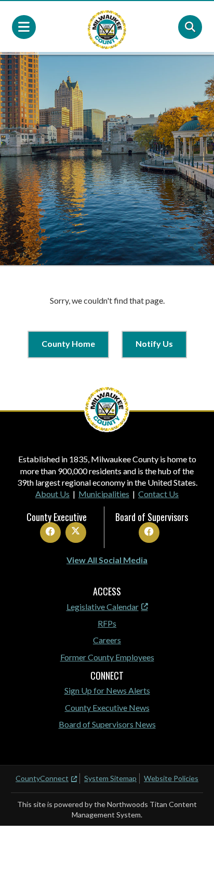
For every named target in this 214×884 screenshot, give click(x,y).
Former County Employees (107, 657)
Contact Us (158, 494)
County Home (68, 343)
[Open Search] (190, 27)
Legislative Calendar (102, 607)
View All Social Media (107, 560)
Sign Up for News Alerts (107, 690)
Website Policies (171, 778)
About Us (52, 494)
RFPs (107, 623)
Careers (107, 640)
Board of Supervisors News (107, 724)
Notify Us (154, 343)
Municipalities (103, 494)
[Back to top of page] (192, 860)
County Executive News (107, 707)
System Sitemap (110, 778)
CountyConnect (42, 778)
